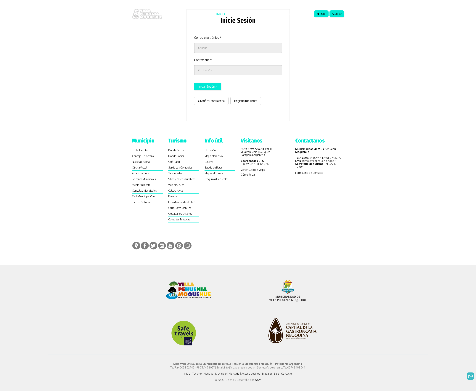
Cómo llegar (248, 174)
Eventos (172, 196)
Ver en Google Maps (253, 169)
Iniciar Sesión (207, 86)
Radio (322, 13)
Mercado (234, 373)
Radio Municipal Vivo (143, 196)
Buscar (338, 13)
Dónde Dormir (176, 150)
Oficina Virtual (139, 167)
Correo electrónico (208, 37)
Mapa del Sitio (270, 373)
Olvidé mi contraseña (211, 101)
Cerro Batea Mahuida (180, 207)
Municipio (274, 14)
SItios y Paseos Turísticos (181, 179)
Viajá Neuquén (176, 184)
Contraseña (203, 60)
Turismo (235, 14)
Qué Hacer (174, 161)
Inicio (220, 14)
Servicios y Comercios (180, 167)
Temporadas (175, 173)
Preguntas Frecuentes (216, 179)
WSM (258, 379)
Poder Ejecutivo (140, 150)
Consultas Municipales (144, 190)
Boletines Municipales (144, 179)
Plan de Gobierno (141, 202)
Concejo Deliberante (143, 156)
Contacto (286, 373)
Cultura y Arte (175, 190)
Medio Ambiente (141, 184)
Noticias (255, 14)
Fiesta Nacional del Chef (181, 202)
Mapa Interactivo (214, 156)
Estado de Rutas (214, 167)
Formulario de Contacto (309, 172)
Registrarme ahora (245, 101)
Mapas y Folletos (214, 173)
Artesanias (296, 14)
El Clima (209, 161)
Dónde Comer (176, 156)
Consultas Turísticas (179, 219)
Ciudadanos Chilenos (180, 213)
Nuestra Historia (140, 161)
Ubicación (210, 150)
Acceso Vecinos (140, 173)
